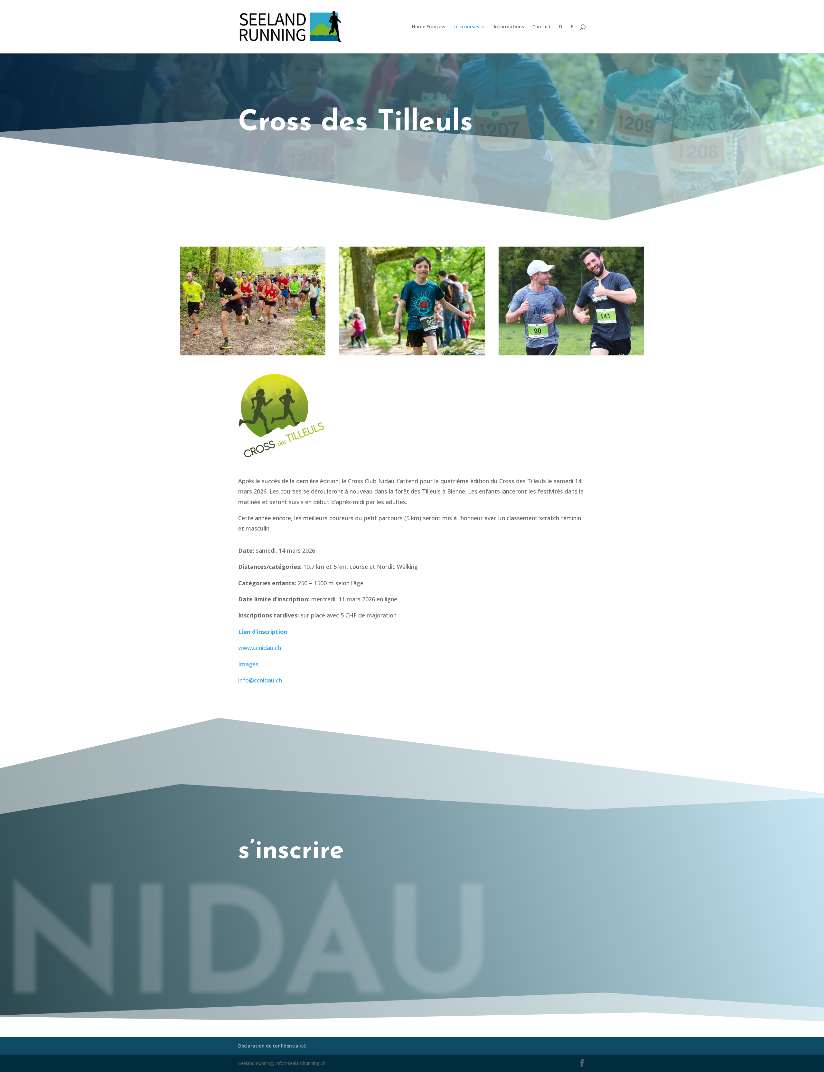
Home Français (428, 27)
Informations (509, 27)
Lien (262, 631)
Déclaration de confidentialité (272, 1046)
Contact (541, 27)
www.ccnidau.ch (259, 648)
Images (248, 664)
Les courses (466, 27)
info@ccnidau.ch (260, 680)
